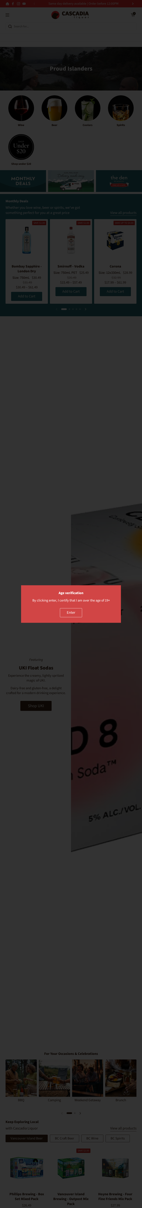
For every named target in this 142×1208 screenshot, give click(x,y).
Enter (71, 612)
